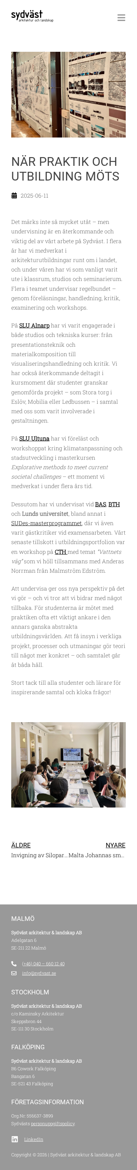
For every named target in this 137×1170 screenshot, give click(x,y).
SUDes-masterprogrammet (46, 523)
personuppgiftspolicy (52, 1123)
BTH (114, 504)
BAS (100, 504)
